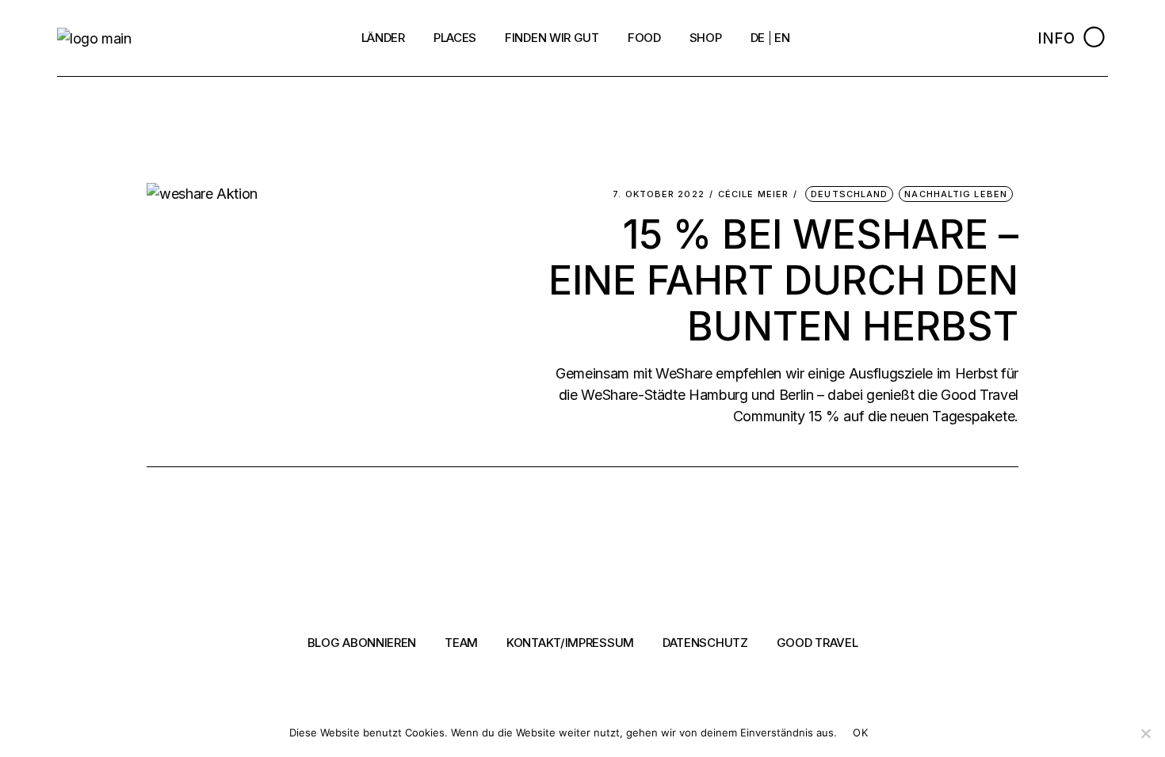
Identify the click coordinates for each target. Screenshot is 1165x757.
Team (461, 642)
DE (758, 37)
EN (781, 37)
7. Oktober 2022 (659, 194)
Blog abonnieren (362, 642)
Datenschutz (705, 642)
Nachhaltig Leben (955, 194)
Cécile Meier (753, 194)
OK (860, 732)
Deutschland (849, 194)
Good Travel (817, 642)
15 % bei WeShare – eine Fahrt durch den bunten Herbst (783, 280)
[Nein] (1145, 733)
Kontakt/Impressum (570, 642)
